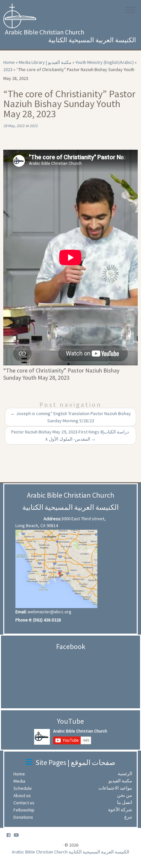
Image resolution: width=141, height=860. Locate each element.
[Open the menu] (130, 10)
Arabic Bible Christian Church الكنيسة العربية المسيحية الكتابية (70, 852)
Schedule (24, 788)
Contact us (25, 803)
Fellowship (25, 810)
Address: (52, 519)
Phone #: (23, 620)
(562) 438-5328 (47, 620)
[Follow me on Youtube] (18, 835)
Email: (21, 612)
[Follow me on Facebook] (10, 835)
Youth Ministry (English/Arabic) (104, 62)
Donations (24, 817)
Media (21, 781)
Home (9, 62)
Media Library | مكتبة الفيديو (45, 62)
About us (23, 795)
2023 (7, 69)
